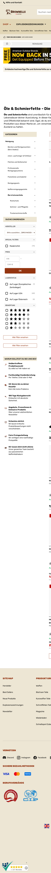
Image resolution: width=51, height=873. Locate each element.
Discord (10, 757)
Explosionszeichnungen (30, 24)
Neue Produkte (9, 698)
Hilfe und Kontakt (13, 2)
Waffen (5, 31)
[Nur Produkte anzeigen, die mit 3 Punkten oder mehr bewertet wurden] (20, 318)
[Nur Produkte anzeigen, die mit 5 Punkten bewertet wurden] (20, 310)
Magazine (40, 711)
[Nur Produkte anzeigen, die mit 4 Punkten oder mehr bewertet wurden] (20, 314)
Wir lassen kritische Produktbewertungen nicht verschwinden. (20, 426)
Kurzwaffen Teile (27, 31)
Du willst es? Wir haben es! (19, 368)
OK (20, 270)
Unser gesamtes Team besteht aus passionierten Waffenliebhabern (21, 451)
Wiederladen (41, 718)
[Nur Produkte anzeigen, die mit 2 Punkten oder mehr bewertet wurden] (20, 323)
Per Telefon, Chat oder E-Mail (20, 377)
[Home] (6, 44)
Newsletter (7, 711)
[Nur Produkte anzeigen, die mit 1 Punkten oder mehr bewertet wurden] (20, 327)
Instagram (25, 757)
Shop (5, 24)
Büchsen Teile (14, 31)
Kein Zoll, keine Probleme (19, 389)
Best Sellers (8, 692)
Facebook (42, 757)
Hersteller (7, 686)
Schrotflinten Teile (41, 31)
